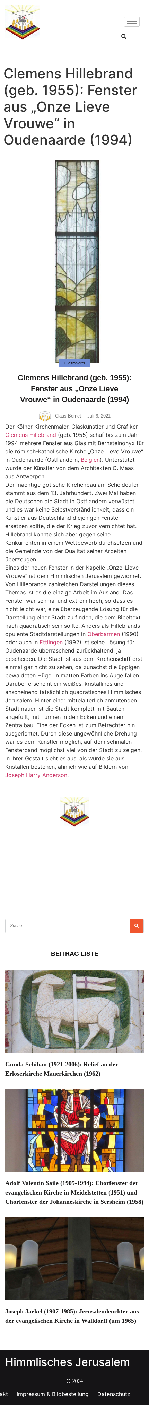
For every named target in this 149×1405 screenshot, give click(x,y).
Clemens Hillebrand (30, 434)
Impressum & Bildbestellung (53, 1393)
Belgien (90, 459)
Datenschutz (113, 1393)
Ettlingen (51, 642)
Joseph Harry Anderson (36, 774)
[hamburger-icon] (132, 22)
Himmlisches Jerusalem (67, 1362)
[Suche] (136, 926)
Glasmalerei (74, 363)
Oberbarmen (103, 633)
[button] (123, 36)
